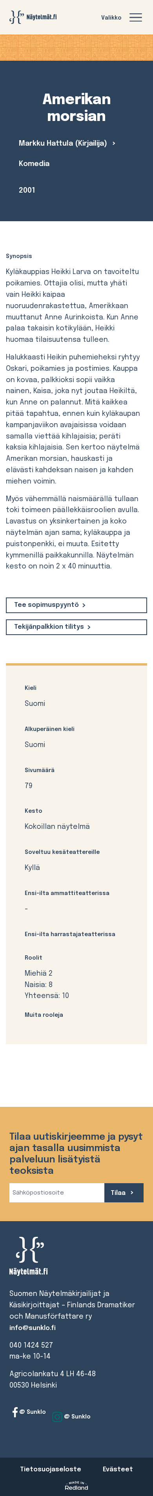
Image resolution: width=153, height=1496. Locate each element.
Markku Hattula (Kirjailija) (64, 143)
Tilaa (119, 1193)
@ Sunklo (32, 1412)
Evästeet (118, 1469)
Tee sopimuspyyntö (46, 605)
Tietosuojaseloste (50, 1469)
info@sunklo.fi (32, 1328)
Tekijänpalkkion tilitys (49, 627)
